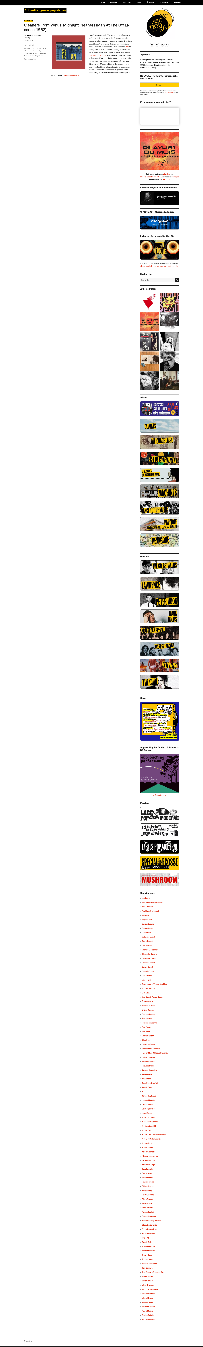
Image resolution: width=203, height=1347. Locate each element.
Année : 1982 (30, 48)
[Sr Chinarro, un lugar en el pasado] (169, 361)
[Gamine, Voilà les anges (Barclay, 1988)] (149, 341)
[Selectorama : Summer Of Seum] (169, 302)
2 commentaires (30, 59)
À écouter (150, 2)
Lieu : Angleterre (37, 56)
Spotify (150, 177)
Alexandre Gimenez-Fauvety (33, 36)
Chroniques (113, 2)
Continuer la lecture (71, 75)
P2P (127, 47)
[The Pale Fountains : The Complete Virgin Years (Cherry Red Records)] (169, 380)
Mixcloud (166, 179)
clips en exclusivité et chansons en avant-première (159, 266)
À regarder (164, 2)
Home (103, 2)
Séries (139, 2)
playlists (166, 174)
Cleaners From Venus (97, 55)
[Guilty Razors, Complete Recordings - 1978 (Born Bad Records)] (149, 380)
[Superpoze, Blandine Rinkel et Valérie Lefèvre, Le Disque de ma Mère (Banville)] (149, 361)
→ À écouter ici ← (159, 795)
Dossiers (177, 2)
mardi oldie (28, 21)
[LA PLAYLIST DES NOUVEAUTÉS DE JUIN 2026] (149, 321)
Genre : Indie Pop (31, 51)
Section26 (29, 1341)
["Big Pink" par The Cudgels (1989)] (169, 321)
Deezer (143, 177)
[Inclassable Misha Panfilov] (169, 341)
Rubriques (127, 2)
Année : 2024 (41, 48)
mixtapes (175, 177)
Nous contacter (169, 92)
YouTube (156, 177)
